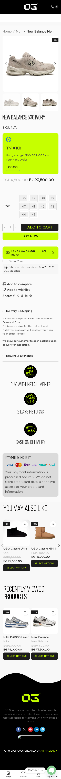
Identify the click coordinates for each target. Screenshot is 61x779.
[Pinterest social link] (22, 295)
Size (6, 206)
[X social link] (18, 295)
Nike (6, 641)
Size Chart (17, 261)
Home (7, 31)
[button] (6, 63)
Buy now (30, 236)
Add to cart (39, 227)
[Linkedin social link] (26, 295)
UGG (6, 552)
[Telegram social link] (30, 295)
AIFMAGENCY (48, 750)
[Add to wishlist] (25, 524)
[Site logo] (30, 6)
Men (19, 31)
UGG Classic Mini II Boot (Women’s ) (44, 550)
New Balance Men (40, 31)
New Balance (39, 641)
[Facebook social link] (14, 295)
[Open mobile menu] (4, 6)
